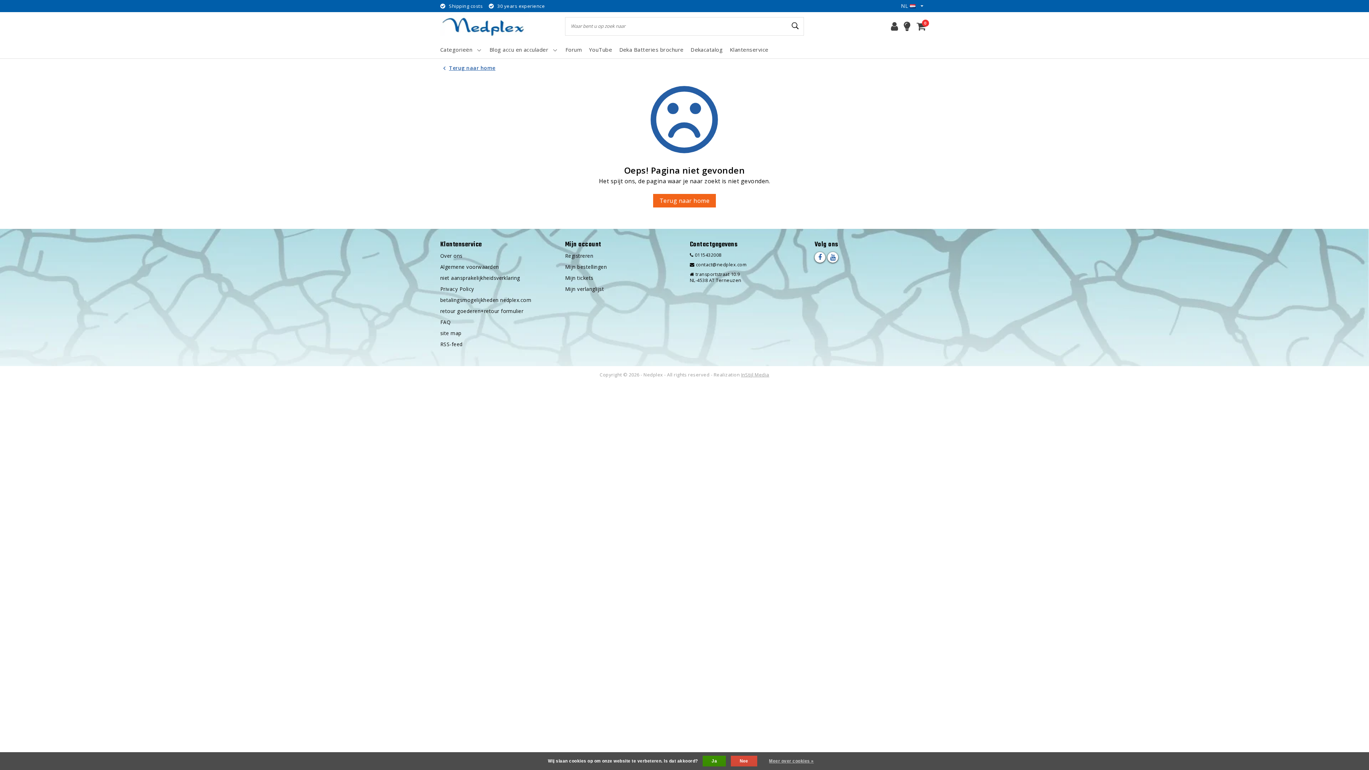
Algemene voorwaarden (469, 266)
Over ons (451, 255)
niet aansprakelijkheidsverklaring (480, 277)
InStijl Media (755, 374)
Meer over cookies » (791, 761)
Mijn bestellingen (586, 266)
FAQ (445, 322)
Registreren (579, 255)
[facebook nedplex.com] (820, 257)
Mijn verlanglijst (584, 289)
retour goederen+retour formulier (481, 311)
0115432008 (707, 255)
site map (451, 333)
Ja (714, 761)
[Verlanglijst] (907, 26)
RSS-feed (451, 344)
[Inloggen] (894, 26)
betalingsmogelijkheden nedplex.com (485, 300)
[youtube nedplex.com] (832, 257)
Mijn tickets (579, 277)
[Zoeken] (795, 26)
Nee (744, 761)
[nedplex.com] (484, 26)
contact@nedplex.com (721, 265)
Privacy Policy (457, 289)
